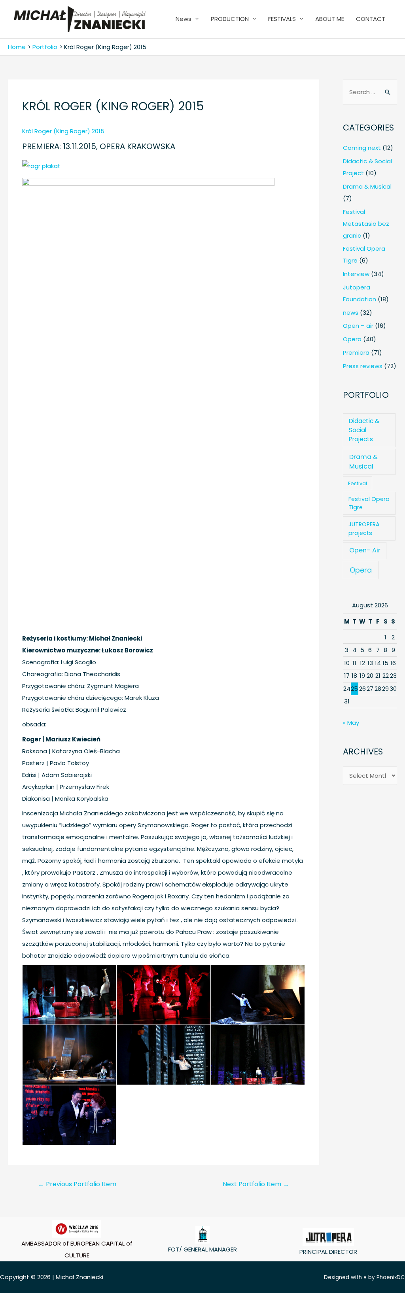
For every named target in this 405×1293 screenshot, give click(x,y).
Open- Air (364, 550)
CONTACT (370, 19)
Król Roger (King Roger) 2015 (64, 131)
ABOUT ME (329, 19)
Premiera (356, 352)
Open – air (358, 325)
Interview (356, 274)
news (350, 312)
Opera (352, 339)
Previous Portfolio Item (77, 1184)
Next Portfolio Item (256, 1184)
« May (351, 722)
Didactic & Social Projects (364, 430)
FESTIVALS (282, 19)
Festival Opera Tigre (369, 503)
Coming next (362, 148)
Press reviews (362, 366)
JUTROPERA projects (364, 528)
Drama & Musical (367, 186)
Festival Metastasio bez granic (366, 224)
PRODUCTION (230, 19)
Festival (357, 483)
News (183, 19)
